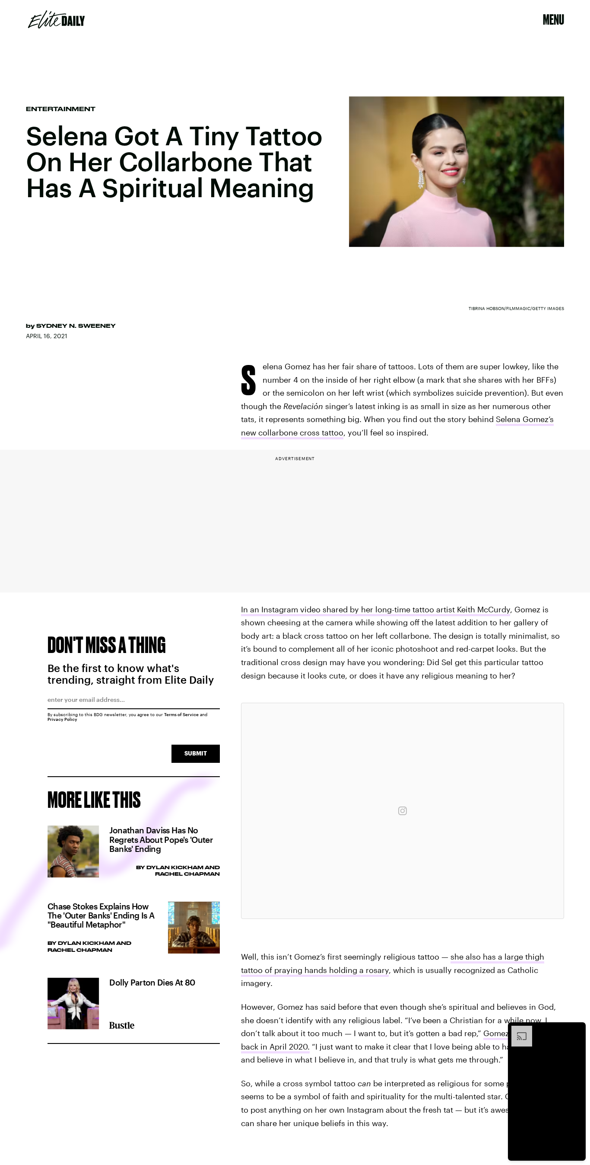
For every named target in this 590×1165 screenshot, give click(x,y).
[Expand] (517, 1030)
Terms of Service (181, 714)
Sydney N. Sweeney (76, 326)
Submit (195, 753)
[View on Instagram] (402, 810)
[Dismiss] (576, 1030)
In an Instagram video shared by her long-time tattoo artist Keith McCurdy (375, 609)
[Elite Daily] (56, 19)
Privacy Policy (62, 719)
